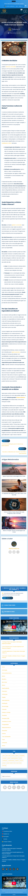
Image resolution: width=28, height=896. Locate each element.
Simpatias (4, 730)
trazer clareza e (20, 397)
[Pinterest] (23, 787)
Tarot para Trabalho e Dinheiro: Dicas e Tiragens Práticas (13, 860)
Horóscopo (4, 694)
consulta (4, 758)
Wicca (3, 745)
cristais (8, 758)
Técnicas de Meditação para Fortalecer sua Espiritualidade (12, 444)
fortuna (20, 758)
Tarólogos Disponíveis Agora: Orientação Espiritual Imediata (12, 849)
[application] (14, 627)
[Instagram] (18, 552)
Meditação (4, 703)
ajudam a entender (17, 225)
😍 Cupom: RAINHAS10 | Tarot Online (13, 6)
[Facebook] (10, 552)
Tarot (3, 739)
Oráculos (4, 709)
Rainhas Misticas (16, 29)
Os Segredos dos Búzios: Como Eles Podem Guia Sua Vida (14, 494)
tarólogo (4, 765)
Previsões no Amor (6, 721)
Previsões (4, 715)
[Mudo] (23, 633)
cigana (16, 755)
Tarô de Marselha (6, 736)
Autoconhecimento (7, 673)
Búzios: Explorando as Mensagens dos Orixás (14, 476)
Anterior (6, 441)
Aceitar (14, 894)
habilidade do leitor (7, 143)
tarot (15, 763)
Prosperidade (5, 724)
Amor (3, 667)
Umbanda (4, 742)
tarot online (19, 763)
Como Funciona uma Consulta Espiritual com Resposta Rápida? (12, 853)
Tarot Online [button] (7, 598)
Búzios (14, 19)
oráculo (21, 760)
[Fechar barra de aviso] (26, 5)
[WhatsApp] (18, 787)
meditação (4, 760)
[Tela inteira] (25, 633)
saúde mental (10, 763)
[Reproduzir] (2, 633)
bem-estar (8, 755)
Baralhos (4, 679)
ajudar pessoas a (16, 352)
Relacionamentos (6, 727)
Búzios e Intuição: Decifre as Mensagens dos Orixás (14, 531)
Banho (3, 676)
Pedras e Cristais (6, 712)
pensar (4, 763)
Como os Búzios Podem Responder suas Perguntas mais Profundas (14, 512)
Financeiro (4, 691)
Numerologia (5, 706)
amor (3, 755)
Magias (4, 697)
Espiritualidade (5, 688)
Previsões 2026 (5, 718)
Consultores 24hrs (9, 605)
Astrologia (4, 670)
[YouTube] (14, 552)
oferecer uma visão (11, 66)
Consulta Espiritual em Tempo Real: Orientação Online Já (13, 856)
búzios (13, 755)
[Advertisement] (14, 570)
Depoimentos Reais (9, 611)
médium (17, 760)
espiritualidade (14, 758)
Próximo (21, 448)
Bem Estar (4, 682)
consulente (21, 755)
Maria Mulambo (5, 700)
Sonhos (4, 733)
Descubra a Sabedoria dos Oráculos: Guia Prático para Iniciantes (14, 452)
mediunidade (11, 760)
